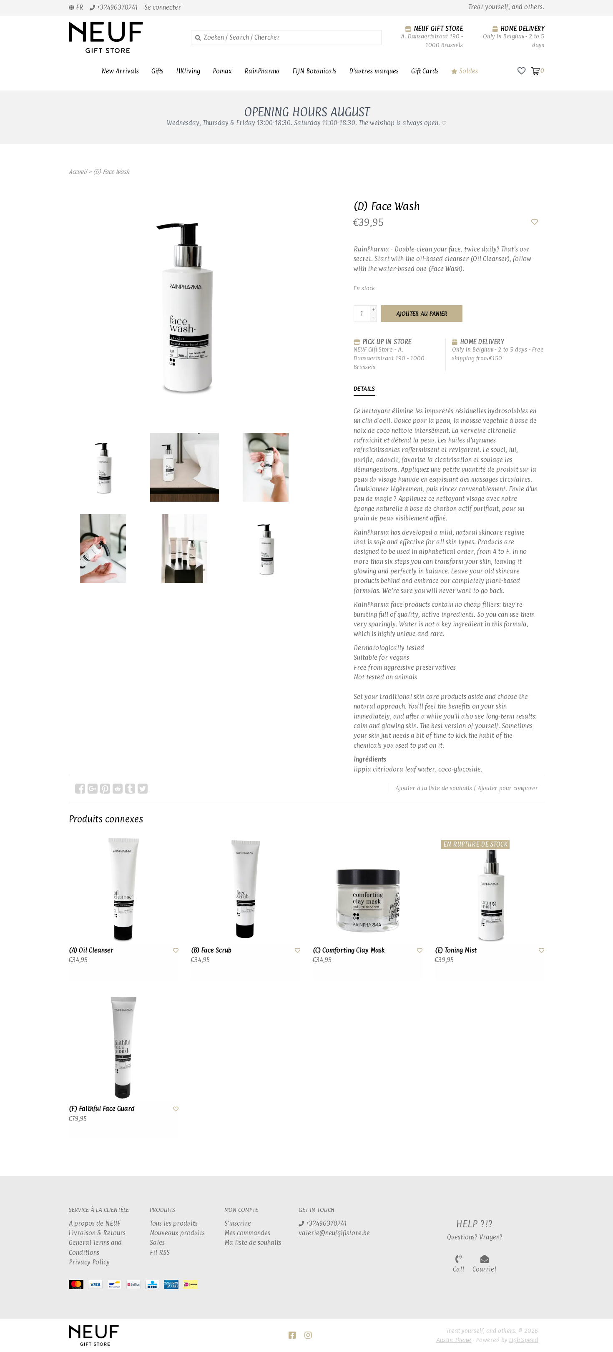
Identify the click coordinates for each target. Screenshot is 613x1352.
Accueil (78, 171)
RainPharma (262, 71)
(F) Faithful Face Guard (102, 1109)
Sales (157, 1242)
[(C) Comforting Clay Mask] (367, 888)
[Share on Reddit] (118, 789)
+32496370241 (325, 1223)
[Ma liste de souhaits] (521, 70)
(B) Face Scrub (211, 950)
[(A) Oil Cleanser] (123, 888)
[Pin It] (105, 789)
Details (364, 388)
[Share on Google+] (93, 789)
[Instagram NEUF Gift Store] (308, 1335)
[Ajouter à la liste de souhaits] (534, 222)
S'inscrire (237, 1223)
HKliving (188, 71)
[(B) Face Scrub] (246, 888)
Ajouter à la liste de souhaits (433, 788)
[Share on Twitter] (143, 789)
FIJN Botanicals (314, 71)
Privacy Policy (89, 1262)
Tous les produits (174, 1223)
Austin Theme (453, 1339)
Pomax (222, 71)
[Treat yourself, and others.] (123, 37)
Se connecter (162, 7)
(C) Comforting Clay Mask (348, 950)
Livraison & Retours (97, 1233)
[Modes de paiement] (78, 1286)
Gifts (157, 71)
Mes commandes (247, 1233)
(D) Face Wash (111, 171)
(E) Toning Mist (456, 950)
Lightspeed (523, 1339)
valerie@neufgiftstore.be (334, 1233)
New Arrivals (120, 71)
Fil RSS (160, 1253)
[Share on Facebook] (80, 789)
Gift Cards (425, 71)
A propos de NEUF (95, 1223)
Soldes (467, 71)
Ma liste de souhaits (252, 1242)
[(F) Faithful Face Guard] (123, 1047)
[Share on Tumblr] (130, 789)
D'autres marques (374, 71)
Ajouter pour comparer (507, 788)
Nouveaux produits (177, 1233)
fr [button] (78, 7)
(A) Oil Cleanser (91, 950)
